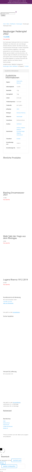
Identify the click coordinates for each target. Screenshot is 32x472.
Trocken (26, 66)
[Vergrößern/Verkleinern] (0, 469)
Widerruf (5, 428)
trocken (19, 138)
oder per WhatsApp (8, 303)
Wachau (19, 83)
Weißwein (12, 24)
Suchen (3, 15)
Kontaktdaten (16, 312)
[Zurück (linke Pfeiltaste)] (0, 471)
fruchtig (19, 131)
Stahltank (19, 124)
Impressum (6, 424)
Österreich (19, 81)
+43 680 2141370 (11, 2)
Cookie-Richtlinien (8, 426)
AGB (4, 421)
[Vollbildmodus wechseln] (2, 469)
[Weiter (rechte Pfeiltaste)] (2, 471)
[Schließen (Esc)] (5, 469)
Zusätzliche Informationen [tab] (11, 71)
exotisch (19, 129)
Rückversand (7, 411)
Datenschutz (6, 423)
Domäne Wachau (21, 112)
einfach (19, 127)
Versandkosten (17, 402)
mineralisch (20, 135)
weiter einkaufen (9, 466)
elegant (23, 127)
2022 (18, 109)
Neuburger (19, 24)
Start (4, 24)
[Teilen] (3, 469)
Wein (8, 24)
